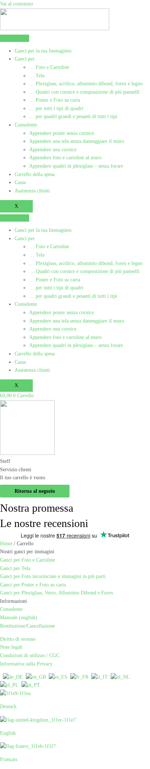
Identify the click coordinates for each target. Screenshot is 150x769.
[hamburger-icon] (14, 38)
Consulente (26, 125)
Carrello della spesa (35, 174)
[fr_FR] (79, 677)
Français (8, 759)
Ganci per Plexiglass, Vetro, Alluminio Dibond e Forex (56, 593)
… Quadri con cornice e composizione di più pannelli (84, 92)
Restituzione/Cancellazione (27, 626)
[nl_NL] (120, 677)
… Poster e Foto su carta (54, 100)
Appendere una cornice (52, 149)
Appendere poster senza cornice (61, 133)
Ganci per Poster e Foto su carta (33, 585)
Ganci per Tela (15, 568)
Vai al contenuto (16, 4)
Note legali (11, 647)
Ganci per (25, 59)
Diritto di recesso (17, 639)
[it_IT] (99, 677)
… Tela (36, 75)
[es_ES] (58, 677)
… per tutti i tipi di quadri (56, 108)
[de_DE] (13, 677)
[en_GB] (36, 677)
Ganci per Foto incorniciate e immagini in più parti (53, 576)
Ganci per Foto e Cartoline (27, 560)
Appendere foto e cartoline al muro (65, 157)
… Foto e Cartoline (49, 67)
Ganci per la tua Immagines (43, 51)
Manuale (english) (18, 617)
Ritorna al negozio (35, 491)
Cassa (20, 182)
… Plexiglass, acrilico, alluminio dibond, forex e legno (86, 83)
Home (6, 543)
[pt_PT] (30, 685)
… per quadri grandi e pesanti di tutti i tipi (73, 116)
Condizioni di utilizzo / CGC (29, 655)
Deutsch (8, 706)
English (8, 733)
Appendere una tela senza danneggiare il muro (76, 141)
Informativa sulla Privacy (26, 664)
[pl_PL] (9, 685)
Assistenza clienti (32, 191)
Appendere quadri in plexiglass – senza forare (76, 166)
